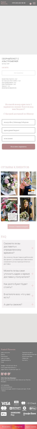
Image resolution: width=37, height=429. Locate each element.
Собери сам (25, 358)
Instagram (18, 427)
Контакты (25, 360)
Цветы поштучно (5, 352)
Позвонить (6, 427)
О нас (2, 362)
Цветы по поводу (5, 358)
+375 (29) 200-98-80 (18, 3)
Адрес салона (31, 427)
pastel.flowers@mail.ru (10, 367)
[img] (2, 374)
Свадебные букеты (6, 360)
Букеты (3, 354)
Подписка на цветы (27, 352)
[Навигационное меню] (34, 3)
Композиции (4, 356)
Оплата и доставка (27, 356)
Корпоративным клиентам (29, 354)
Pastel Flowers (4, 3)
